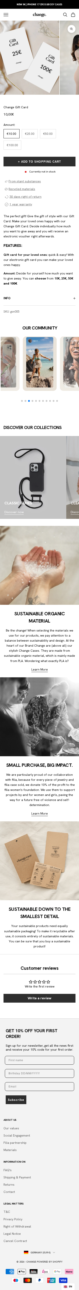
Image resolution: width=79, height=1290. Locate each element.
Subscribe (16, 1100)
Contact (9, 1192)
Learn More (39, 669)
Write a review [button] (39, 998)
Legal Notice (12, 1234)
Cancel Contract (15, 1241)
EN (70, 1286)
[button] (22, 401)
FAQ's (8, 1170)
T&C (7, 1212)
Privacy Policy (13, 1219)
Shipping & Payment (17, 1177)
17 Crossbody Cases (40, 4)
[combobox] (68, 1286)
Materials (10, 1150)
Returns (9, 1185)
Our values (11, 1128)
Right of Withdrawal (17, 1226)
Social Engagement (17, 1135)
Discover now (14, 512)
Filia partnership (15, 1143)
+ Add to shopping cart (39, 161)
